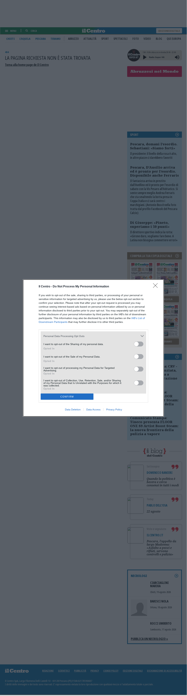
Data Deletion (73, 409)
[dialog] (93, 348)
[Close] (156, 286)
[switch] (138, 344)
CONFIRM (67, 396)
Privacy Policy (114, 409)
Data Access (93, 409)
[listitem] (93, 336)
